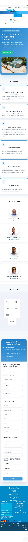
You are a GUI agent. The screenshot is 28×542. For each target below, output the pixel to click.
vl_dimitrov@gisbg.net (14, 239)
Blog (14, 498)
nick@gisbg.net (14, 220)
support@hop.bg (10, 5)
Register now (6, 52)
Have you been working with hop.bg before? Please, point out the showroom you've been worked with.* (11, 459)
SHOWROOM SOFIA (4, 503)
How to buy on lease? (14, 494)
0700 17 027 (3, 5)
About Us (14, 490)
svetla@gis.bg (14, 278)
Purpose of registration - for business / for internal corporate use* (11, 441)
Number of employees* (7, 452)
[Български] (27, 5)
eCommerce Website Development (9, 525)
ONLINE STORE (4, 514)
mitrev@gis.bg (14, 258)
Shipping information (14, 497)
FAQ (14, 493)
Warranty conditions (14, 495)
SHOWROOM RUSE (4, 510)
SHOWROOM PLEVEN (5, 512)
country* (4, 382)
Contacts (14, 491)
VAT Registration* (6, 393)
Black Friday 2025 (14, 500)
